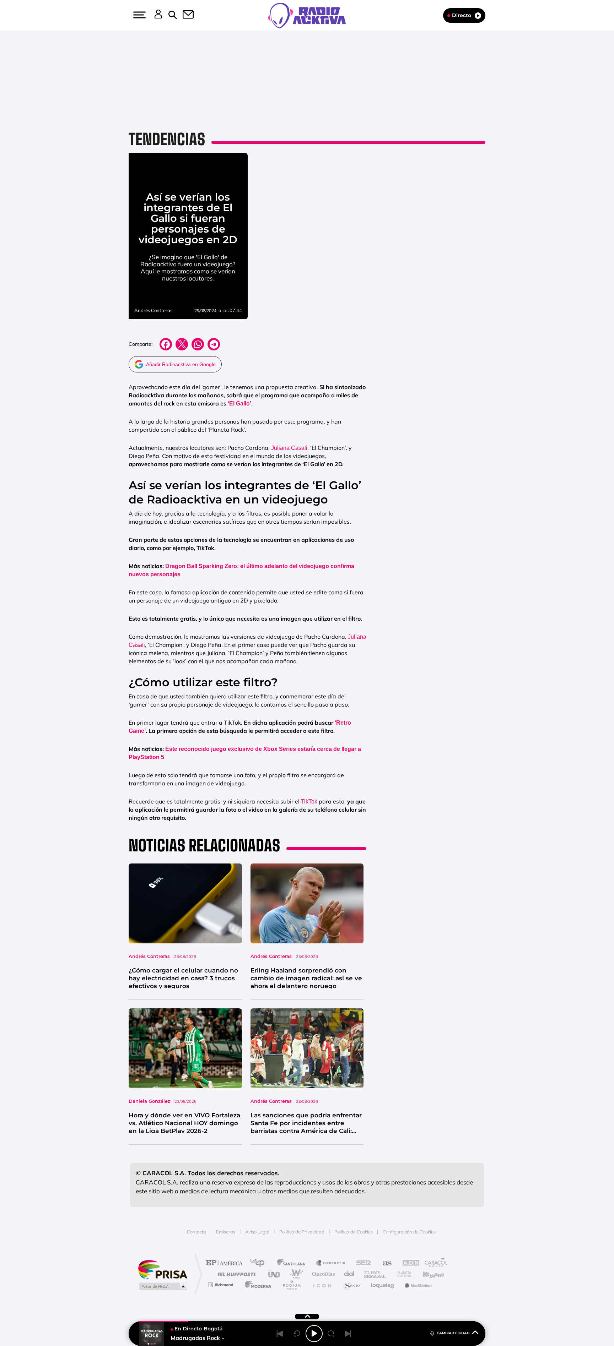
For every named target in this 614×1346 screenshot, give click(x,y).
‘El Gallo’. (240, 403)
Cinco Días (322, 1274)
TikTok (309, 802)
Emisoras (225, 1232)
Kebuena (427, 1274)
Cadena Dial (349, 1274)
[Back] (280, 1333)
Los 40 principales (260, 1263)
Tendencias (167, 139)
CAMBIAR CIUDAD (453, 1333)
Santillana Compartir (331, 1263)
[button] (139, 15)
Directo (461, 15)
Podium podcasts (291, 1284)
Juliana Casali (289, 448)
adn (407, 1263)
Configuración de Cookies (409, 1232)
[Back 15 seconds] (297, 1333)
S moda (351, 1284)
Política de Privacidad (301, 1232)
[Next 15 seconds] (331, 1333)
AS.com (384, 1263)
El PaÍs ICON (322, 1284)
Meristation (417, 1284)
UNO (274, 1274)
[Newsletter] (184, 15)
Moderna (256, 1284)
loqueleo (383, 1284)
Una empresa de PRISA (162, 1269)
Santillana (293, 1263)
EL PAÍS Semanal (375, 1274)
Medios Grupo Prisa (162, 1286)
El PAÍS (225, 1263)
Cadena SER (361, 1263)
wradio (295, 1274)
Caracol (433, 1263)
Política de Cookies (353, 1232)
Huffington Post (235, 1274)
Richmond (221, 1284)
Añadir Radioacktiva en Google (181, 364)
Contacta (196, 1232)
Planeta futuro (401, 1274)
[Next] (348, 1333)
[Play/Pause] (314, 1333)
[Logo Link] (307, 14)
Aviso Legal (257, 1232)
